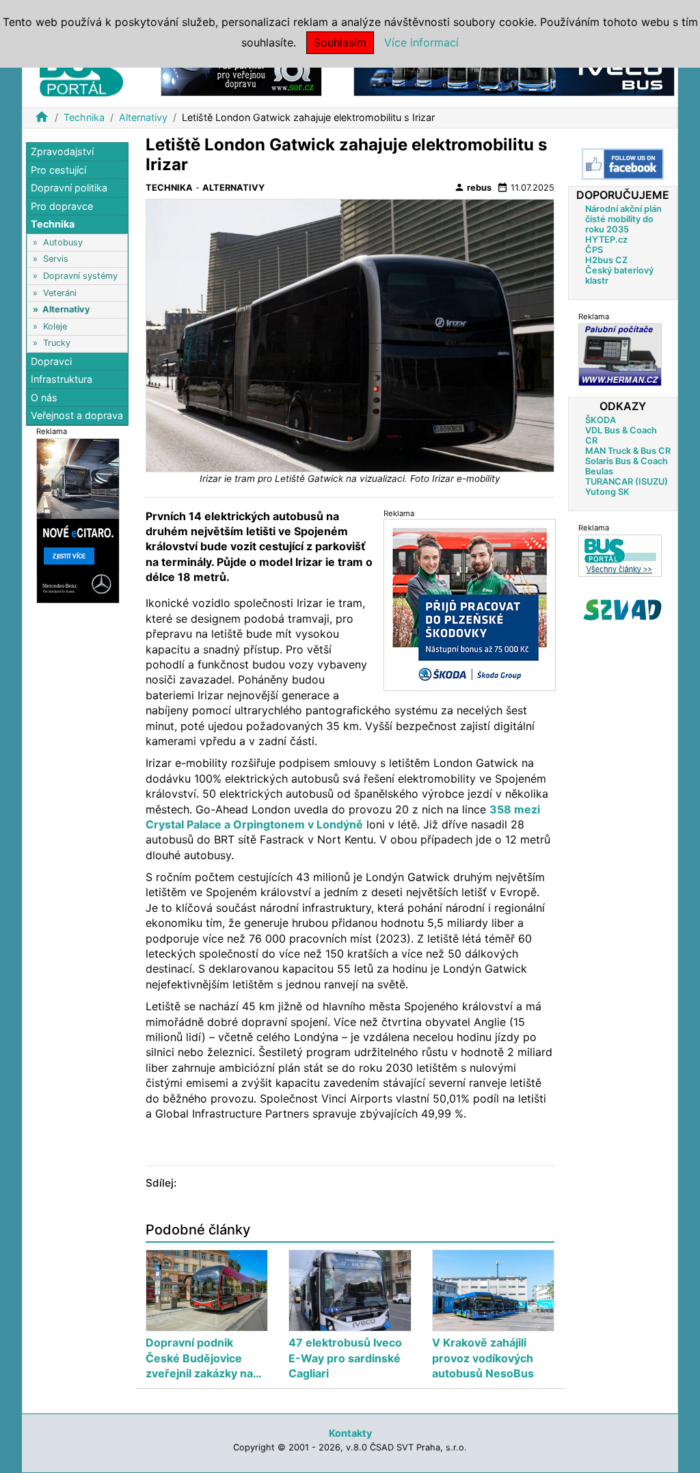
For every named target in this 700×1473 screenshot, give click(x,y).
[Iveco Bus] (514, 74)
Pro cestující (58, 170)
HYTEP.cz (606, 239)
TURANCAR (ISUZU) (626, 481)
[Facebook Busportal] (623, 164)
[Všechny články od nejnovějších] (620, 555)
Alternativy (143, 117)
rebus (473, 187)
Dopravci (51, 361)
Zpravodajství (62, 151)
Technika (84, 117)
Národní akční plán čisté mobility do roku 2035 (623, 219)
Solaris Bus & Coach (626, 461)
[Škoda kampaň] (469, 604)
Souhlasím (340, 42)
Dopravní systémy (80, 276)
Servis (55, 259)
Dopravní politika (69, 187)
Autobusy (63, 242)
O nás (44, 397)
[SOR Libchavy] (241, 74)
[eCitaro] (78, 520)
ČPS (594, 250)
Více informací (421, 42)
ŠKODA (600, 420)
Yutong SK (607, 492)
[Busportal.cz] (81, 71)
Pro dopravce (62, 206)
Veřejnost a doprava (77, 415)
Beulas (599, 471)
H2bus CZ (606, 260)
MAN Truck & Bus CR (628, 451)
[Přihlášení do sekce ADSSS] (623, 610)
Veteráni (60, 293)
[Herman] (620, 354)
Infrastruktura (61, 379)
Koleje (55, 326)
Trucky (56, 343)
